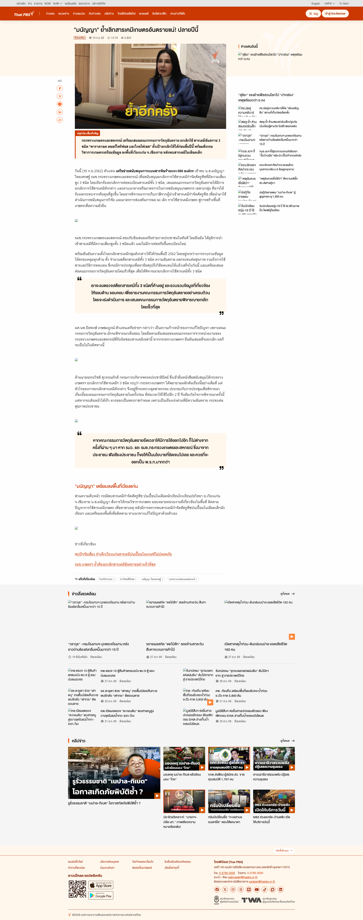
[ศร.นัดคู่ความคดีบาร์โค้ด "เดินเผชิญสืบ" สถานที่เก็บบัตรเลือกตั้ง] (247, 111)
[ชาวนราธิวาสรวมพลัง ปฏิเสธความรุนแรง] (274, 758)
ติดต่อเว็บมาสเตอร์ (142, 867)
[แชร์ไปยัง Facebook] (60, 88)
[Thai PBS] (24, 13)
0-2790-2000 (227, 873)
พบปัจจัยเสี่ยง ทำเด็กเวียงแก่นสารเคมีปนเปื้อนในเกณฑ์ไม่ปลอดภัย (123, 554)
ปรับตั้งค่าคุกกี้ (171, 867)
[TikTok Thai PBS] (265, 890)
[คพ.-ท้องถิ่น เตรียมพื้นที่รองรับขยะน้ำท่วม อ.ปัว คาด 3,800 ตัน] (198, 696)
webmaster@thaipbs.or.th (243, 877)
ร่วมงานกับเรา (107, 867)
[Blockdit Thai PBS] (273, 890)
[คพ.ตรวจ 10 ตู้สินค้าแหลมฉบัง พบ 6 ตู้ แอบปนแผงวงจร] (83, 676)
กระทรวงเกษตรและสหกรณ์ (182, 579)
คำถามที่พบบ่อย (76, 867)
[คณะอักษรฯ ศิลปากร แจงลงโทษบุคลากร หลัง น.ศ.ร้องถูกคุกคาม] (247, 168)
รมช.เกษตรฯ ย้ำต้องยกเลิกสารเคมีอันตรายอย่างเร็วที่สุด (115, 564)
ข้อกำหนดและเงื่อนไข (142, 861)
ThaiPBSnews (105, 579)
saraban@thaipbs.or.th (262, 881)
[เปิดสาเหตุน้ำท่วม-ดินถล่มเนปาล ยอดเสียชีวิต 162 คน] (259, 620)
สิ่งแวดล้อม (80, 37)
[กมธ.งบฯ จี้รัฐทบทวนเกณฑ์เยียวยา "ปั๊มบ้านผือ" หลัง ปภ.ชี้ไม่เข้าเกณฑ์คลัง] (247, 154)
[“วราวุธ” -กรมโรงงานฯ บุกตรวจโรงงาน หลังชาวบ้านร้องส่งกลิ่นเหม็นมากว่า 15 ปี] (247, 138)
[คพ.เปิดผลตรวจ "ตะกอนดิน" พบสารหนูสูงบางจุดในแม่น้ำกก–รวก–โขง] (83, 716)
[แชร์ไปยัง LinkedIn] (60, 112)
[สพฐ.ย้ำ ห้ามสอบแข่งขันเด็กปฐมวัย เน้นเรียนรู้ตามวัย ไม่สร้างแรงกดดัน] (247, 125)
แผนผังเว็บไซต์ (75, 861)
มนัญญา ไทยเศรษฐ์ (151, 579)
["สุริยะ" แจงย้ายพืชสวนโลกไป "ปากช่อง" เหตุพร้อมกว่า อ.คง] (272, 71)
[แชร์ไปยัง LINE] (60, 104)
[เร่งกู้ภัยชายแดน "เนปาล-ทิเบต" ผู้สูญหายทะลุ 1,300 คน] (247, 195)
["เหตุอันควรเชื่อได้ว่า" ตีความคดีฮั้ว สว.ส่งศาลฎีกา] (247, 181)
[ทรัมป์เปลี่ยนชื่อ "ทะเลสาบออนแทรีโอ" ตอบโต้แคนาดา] (229, 801)
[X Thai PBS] (225, 890)
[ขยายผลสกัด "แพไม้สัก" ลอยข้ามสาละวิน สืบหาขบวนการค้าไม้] (181, 620)
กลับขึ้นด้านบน (282, 850)
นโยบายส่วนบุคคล (109, 861)
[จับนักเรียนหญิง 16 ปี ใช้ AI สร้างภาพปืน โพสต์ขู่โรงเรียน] (247, 209)
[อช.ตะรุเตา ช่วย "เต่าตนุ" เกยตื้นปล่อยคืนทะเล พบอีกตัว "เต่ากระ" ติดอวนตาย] (83, 696)
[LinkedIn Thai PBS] (281, 890)
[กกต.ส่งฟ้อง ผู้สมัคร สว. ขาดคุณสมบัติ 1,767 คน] (229, 758)
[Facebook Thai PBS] (217, 890)
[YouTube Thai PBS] (257, 890)
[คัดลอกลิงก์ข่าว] (60, 120)
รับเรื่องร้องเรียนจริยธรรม (177, 861)
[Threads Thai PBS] (241, 890)
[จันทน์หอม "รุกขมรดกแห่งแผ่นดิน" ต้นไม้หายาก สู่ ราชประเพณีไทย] (198, 676)
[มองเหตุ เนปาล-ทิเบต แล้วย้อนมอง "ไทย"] (184, 758)
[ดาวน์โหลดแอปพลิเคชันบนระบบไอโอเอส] (100, 885)
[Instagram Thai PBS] (233, 890)
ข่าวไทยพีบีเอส (127, 579)
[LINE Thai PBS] (249, 890)
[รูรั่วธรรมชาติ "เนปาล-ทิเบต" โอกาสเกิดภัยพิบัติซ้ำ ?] (114, 773)
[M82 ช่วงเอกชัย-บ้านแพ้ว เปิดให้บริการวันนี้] (274, 801)
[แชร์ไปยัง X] (60, 96)
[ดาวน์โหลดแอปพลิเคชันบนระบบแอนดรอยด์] (100, 895)
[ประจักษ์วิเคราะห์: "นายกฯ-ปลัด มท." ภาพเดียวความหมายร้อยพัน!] (184, 801)
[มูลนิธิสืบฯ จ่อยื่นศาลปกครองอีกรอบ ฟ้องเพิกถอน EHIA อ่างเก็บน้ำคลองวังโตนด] (198, 716)
